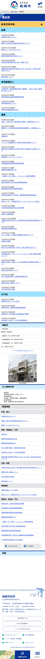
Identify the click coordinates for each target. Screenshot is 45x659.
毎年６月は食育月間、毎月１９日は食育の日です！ (18, 247)
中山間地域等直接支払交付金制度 (12, 208)
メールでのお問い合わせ (22, 629)
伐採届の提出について (9, 37)
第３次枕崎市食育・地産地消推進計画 (14, 276)
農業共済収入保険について (10, 283)
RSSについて (9, 642)
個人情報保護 (29, 635)
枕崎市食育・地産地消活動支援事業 (13, 307)
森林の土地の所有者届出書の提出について (15, 43)
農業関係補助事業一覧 (9, 170)
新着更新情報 (8, 24)
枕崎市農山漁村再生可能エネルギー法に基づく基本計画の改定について (21, 458)
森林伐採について (7, 77)
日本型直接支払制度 (8, 289)
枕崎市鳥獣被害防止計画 (9, 110)
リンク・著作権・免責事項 (13, 639)
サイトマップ (29, 642)
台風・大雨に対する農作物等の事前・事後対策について (20, 122)
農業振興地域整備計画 (9, 228)
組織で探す (14, 12)
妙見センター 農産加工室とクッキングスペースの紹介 (20, 201)
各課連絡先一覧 (23, 618)
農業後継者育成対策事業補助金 (12, 189)
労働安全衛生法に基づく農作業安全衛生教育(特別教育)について (21, 467)
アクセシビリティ (10, 635)
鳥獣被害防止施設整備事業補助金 (12, 97)
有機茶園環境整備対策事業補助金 (12, 163)
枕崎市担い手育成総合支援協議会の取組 (15, 314)
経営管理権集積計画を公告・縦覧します (15, 62)
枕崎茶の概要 (5, 241)
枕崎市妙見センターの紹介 (10, 301)
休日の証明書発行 (22, 623)
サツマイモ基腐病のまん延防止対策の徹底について (18, 142)
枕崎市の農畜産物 (7, 214)
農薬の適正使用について (9, 270)
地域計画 (4, 136)
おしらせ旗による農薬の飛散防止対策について (17, 235)
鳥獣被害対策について (9, 103)
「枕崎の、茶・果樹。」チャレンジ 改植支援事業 (18, 176)
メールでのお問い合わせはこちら (22, 350)
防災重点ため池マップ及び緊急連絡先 (14, 320)
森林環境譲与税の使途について (12, 56)
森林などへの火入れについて (11, 50)
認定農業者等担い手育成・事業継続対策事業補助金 (18, 195)
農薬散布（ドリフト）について (12, 157)
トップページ (4, 12)
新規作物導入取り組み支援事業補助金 (14, 182)
